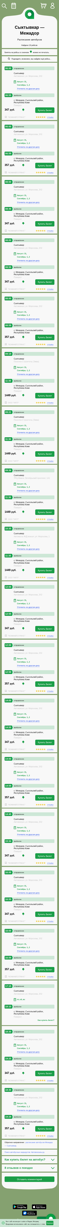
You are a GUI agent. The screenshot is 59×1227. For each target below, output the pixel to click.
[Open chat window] (51, 1219)
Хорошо (50, 1223)
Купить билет (45, 110)
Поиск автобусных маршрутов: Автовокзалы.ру (24, 1152)
